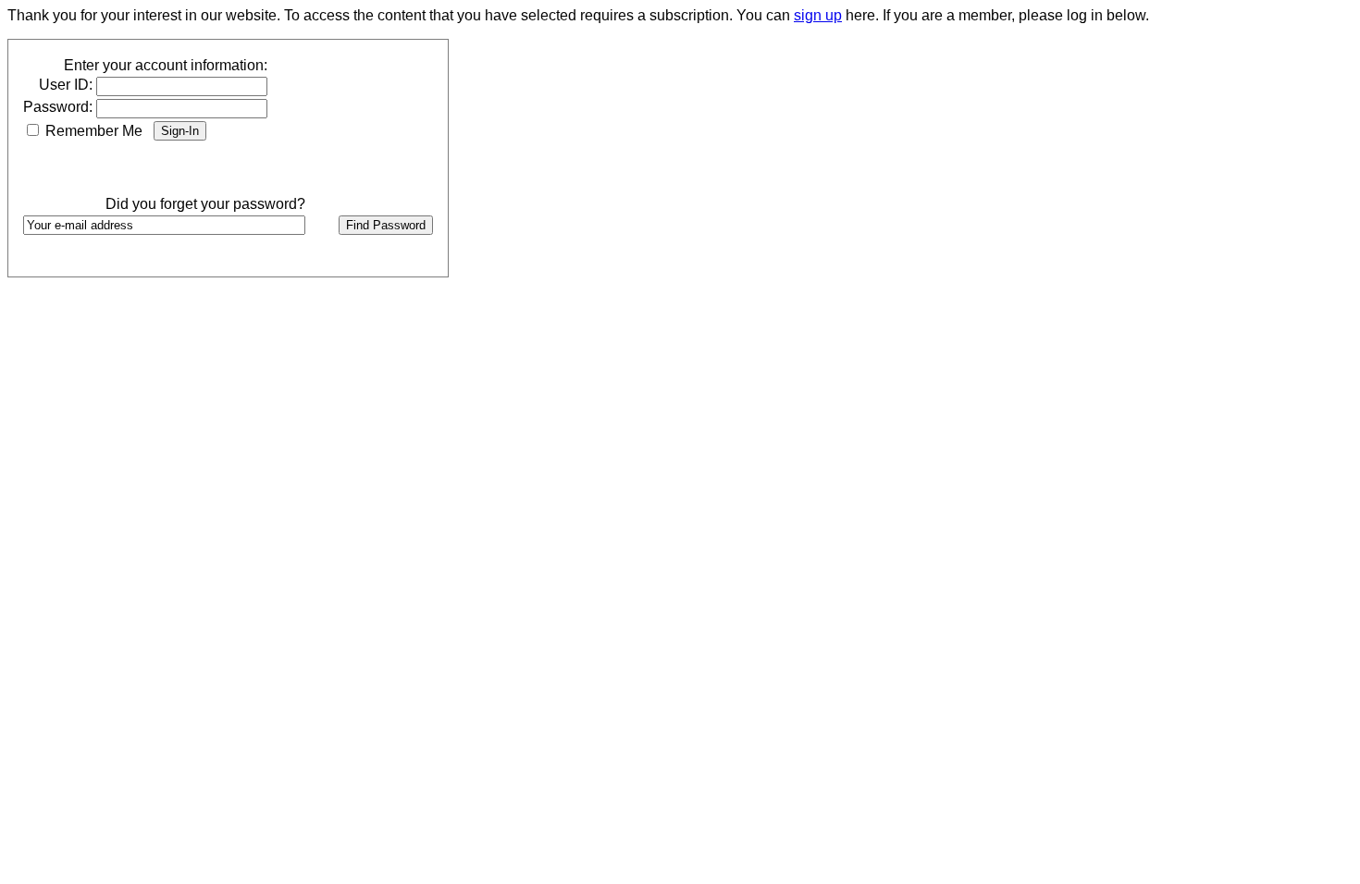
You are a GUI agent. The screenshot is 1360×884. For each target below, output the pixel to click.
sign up (818, 15)
